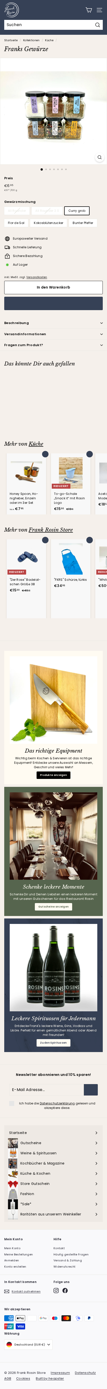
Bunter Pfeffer (83, 223)
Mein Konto (12, 1248)
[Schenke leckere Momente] (53, 836)
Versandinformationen (25, 334)
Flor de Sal (16, 223)
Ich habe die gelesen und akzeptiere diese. (57, 1105)
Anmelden (11, 1260)
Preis (8, 178)
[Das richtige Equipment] (53, 700)
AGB (7, 1378)
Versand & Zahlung (68, 1260)
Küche (49, 40)
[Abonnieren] (91, 1090)
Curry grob (76, 211)
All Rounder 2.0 (47, 211)
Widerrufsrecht (64, 1267)
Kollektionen (31, 40)
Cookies (23, 1378)
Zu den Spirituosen (53, 1043)
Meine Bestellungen (18, 1254)
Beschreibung (16, 323)
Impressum (60, 1372)
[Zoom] (99, 157)
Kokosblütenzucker (48, 223)
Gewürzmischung (20, 201)
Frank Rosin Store (51, 530)
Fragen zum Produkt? (23, 345)
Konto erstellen (15, 1267)
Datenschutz (85, 1372)
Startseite (11, 40)
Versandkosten (36, 277)
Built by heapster (50, 1378)
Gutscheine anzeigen (53, 907)
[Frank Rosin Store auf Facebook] (65, 1290)
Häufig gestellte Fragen (71, 1254)
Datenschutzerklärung (57, 1103)
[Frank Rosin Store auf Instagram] (56, 1290)
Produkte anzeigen (53, 775)
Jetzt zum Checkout (53, 303)
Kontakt (59, 1248)
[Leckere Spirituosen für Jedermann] (53, 967)
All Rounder (17, 211)
